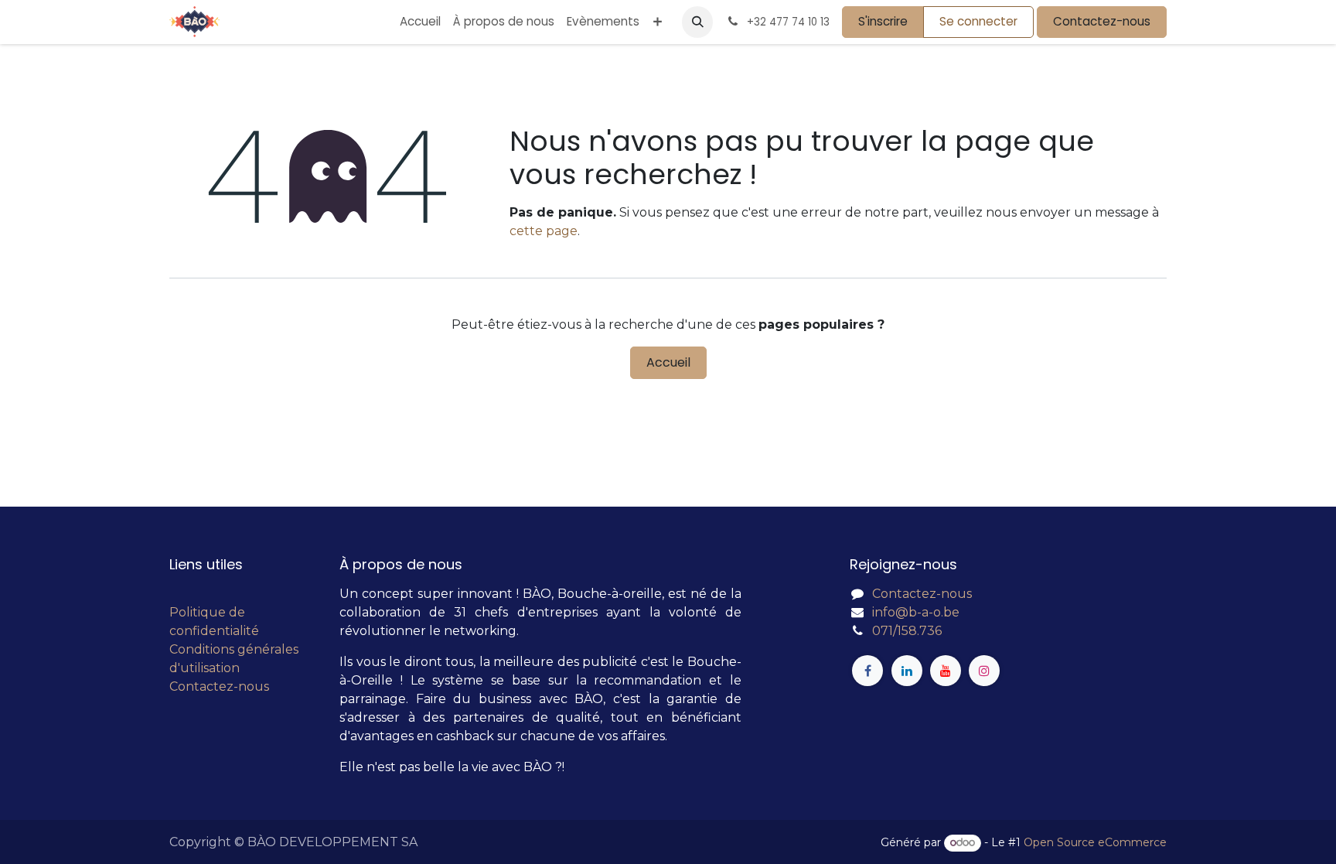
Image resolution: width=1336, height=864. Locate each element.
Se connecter (978, 21)
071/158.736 (907, 630)
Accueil (668, 362)
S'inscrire (883, 21)
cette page (544, 231)
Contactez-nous (1101, 21)
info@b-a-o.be (915, 612)
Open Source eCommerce (1095, 842)
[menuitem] (420, 22)
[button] (697, 21)
